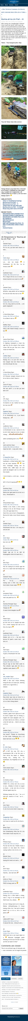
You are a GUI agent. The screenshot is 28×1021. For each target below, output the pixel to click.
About (6, 5)
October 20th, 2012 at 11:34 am (11, 620)
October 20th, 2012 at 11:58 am (11, 661)
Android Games (7, 228)
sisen (4, 538)
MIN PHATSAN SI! (8, 220)
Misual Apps (6, 221)
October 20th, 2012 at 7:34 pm (10, 807)
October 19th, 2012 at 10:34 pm (11, 301)
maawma (5, 693)
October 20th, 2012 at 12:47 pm (11, 695)
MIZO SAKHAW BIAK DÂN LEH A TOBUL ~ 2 (14, 13)
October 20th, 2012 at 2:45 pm (10, 732)
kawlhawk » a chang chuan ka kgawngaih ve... (10, 981)
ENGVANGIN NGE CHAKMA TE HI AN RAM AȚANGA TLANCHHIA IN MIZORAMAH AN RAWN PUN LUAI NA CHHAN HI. (13, 216)
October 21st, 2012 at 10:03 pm (11, 893)
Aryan (5, 931)
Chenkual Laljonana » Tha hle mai (8, 991)
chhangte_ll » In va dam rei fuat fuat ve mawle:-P (11, 989)
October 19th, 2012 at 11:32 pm (11, 400)
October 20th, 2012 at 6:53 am (10, 504)
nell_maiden (6, 676)
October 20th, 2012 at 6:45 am (10, 490)
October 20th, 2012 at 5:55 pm (10, 769)
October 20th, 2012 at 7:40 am (10, 525)
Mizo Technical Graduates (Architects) (13, 9)
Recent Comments (6, 978)
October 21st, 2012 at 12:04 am (11, 858)
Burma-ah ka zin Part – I (10, 202)
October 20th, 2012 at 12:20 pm (11, 678)
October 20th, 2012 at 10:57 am (11, 578)
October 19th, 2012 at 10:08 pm (11, 259)
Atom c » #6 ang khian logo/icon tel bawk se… (10, 999)
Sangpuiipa (6, 817)
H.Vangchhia (6, 457)
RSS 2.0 (9, 233)
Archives (11, 5)
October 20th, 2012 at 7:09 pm (10, 781)
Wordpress (17, 1016)
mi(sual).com (14, 2)
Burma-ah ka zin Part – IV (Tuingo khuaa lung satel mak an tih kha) (13, 207)
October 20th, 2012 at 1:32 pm (10, 711)
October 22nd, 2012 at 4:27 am (11, 921)
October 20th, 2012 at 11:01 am (11, 595)
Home (2, 5)
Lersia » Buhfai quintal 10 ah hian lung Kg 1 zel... (11, 983)
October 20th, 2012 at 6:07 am (10, 459)
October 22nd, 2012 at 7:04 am (11, 933)
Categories (14, 978)
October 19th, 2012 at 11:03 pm (11, 357)
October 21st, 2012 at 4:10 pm (10, 881)
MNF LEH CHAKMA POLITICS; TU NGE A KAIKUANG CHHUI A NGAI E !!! (13, 224)
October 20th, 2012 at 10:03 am (11, 564)
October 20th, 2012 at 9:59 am (10, 550)
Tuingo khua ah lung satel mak (12, 205)
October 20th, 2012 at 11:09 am (11, 605)
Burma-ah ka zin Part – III (12, 19)
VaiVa (4, 258)
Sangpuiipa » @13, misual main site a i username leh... (12, 995)
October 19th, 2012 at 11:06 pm (11, 374)
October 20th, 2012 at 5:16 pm (10, 749)
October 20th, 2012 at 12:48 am (11, 447)
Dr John (5, 747)
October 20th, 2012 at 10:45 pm (11, 829)
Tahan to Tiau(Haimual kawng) (12, 201)
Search (16, 5)
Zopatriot (5, 411)
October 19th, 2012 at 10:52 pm (11, 326)
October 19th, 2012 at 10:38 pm (11, 316)
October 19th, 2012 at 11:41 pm (11, 413)
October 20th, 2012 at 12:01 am (11, 428)
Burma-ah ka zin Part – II (10, 204)
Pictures (7, 232)
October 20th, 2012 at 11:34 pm (11, 843)
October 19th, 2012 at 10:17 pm (11, 274)
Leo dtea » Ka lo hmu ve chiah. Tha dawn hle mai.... (11, 997)
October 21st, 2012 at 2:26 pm (10, 870)
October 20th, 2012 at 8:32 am (10, 539)
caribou (5, 356)
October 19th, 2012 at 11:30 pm (11, 386)
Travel (11, 232)
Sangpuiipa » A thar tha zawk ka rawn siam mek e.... (11, 985)
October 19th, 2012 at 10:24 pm (11, 289)
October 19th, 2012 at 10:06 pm (11, 245)
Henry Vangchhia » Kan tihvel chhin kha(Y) (10, 993)
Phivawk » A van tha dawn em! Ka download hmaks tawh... (13, 987)
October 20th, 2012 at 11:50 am (11, 651)
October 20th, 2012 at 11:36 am (11, 635)
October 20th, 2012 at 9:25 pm (10, 819)
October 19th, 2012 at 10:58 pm (11, 341)
